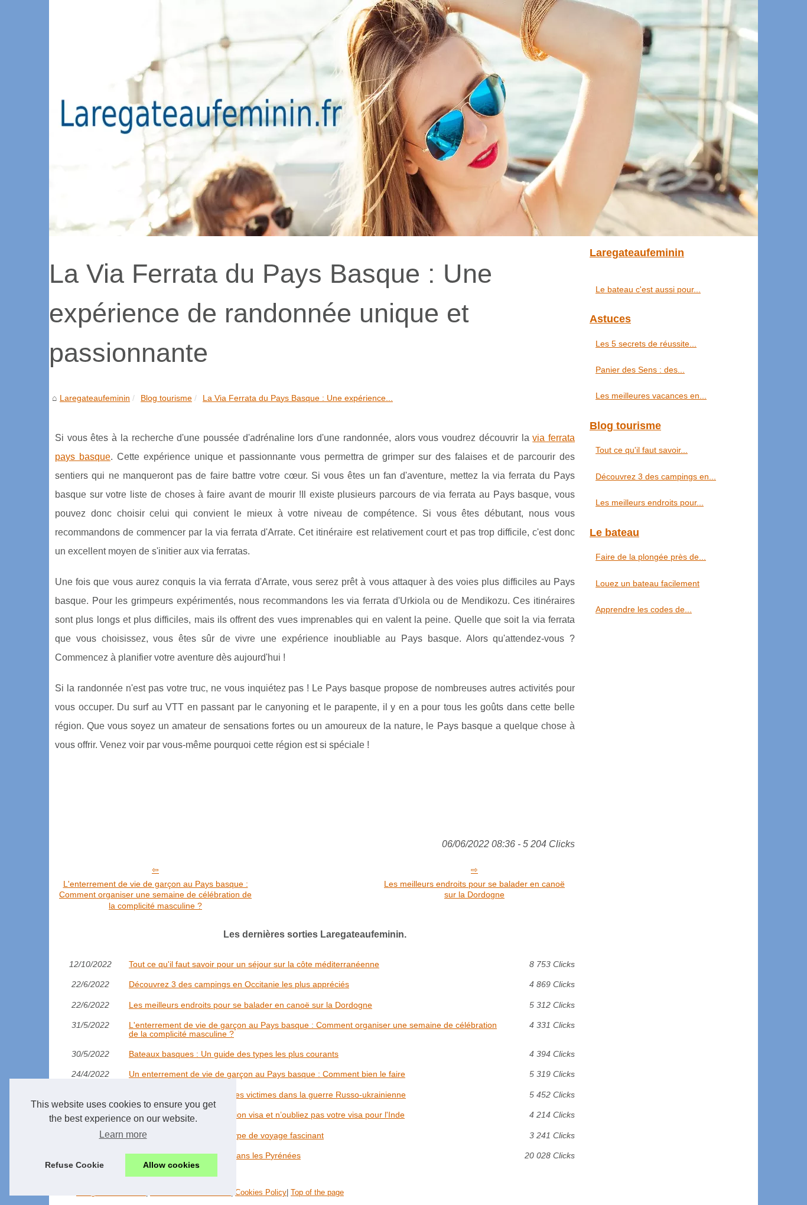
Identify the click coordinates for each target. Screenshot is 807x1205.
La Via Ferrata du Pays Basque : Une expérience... (298, 398)
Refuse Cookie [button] (74, 1165)
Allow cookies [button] (171, 1165)
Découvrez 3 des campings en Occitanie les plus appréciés (239, 984)
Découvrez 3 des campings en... (656, 476)
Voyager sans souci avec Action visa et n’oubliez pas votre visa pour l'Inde (267, 1115)
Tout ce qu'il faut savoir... (642, 450)
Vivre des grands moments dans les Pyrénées (215, 1155)
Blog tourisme (166, 398)
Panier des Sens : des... (640, 369)
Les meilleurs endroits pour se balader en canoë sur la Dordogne (474, 889)
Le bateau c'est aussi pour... (648, 289)
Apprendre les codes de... (644, 609)
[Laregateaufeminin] (403, 118)
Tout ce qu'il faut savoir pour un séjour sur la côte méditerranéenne (254, 964)
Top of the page (317, 1192)
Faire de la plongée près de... (651, 556)
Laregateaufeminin (95, 398)
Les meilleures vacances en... (651, 395)
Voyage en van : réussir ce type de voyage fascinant (226, 1135)
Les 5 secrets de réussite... (646, 343)
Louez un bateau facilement (647, 583)
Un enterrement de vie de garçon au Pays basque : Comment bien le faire (267, 1074)
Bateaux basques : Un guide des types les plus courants (234, 1054)
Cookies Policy (261, 1192)
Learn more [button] (123, 1134)
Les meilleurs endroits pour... (650, 502)
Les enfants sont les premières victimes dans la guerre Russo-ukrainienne (267, 1094)
